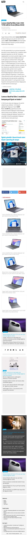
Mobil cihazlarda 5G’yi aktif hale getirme (11, 527)
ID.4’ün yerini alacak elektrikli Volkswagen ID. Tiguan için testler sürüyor (13, 385)
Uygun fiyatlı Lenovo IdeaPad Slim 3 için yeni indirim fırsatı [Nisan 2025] (13, 292)
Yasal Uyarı (6, 504)
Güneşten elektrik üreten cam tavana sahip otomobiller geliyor (13, 381)
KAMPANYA (4, 20)
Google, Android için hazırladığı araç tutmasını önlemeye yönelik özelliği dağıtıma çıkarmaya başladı (14, 339)
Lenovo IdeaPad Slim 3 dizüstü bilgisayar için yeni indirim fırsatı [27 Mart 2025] (13, 254)
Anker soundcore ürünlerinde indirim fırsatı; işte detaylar (14, 482)
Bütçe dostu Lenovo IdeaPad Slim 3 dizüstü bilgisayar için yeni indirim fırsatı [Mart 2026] (13, 273)
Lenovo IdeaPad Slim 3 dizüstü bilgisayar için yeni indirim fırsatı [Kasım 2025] (13, 215)
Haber (5, 370)
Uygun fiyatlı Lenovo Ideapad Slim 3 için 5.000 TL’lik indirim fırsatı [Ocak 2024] (13, 311)
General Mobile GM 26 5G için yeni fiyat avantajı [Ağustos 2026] (12, 479)
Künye (5, 500)
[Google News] (21, 33)
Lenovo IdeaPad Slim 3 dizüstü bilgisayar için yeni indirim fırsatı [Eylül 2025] (13, 234)
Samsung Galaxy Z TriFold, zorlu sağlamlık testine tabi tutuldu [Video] (13, 452)
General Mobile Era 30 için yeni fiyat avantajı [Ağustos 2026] (14, 486)
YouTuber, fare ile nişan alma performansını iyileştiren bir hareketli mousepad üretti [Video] (13, 438)
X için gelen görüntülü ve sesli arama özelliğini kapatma (14, 531)
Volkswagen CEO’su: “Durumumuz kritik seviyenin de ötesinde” (13, 389)
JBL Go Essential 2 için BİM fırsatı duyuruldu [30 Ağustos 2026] (14, 490)
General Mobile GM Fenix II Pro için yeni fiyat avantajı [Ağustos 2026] (14, 335)
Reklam (5, 501)
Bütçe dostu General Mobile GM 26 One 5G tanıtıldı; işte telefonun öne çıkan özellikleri (13, 343)
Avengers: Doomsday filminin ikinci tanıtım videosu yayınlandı (13, 433)
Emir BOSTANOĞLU (5, 27)
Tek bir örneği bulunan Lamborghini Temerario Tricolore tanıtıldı (12, 378)
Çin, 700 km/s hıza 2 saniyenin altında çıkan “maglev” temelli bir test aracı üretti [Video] (14, 442)
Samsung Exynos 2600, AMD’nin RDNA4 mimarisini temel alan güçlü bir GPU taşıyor (13, 447)
